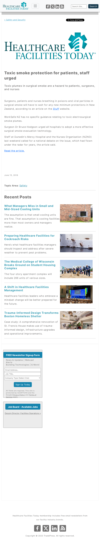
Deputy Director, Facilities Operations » (23, 413)
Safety (23, 185)
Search (93, 6)
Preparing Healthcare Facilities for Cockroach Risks (29, 237)
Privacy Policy (18, 395)
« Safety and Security (15, 19)
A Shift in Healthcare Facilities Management (26, 288)
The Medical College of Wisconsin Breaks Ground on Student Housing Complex (29, 265)
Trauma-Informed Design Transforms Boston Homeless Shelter (31, 314)
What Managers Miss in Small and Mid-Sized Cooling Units (28, 207)
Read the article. (14, 150)
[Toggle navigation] (35, 6)
